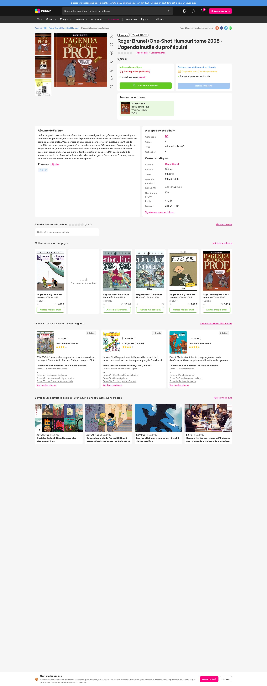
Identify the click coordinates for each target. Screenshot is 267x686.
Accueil (38, 28)
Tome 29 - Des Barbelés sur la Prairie (120, 375)
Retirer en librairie (203, 85)
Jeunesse (79, 19)
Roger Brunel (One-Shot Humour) (64, 28)
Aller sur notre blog (223, 397)
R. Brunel (41, 300)
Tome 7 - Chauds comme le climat (186, 378)
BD (38, 19)
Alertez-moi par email (148, 85)
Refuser (226, 679)
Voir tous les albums (222, 243)
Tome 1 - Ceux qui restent (182, 368)
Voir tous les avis (224, 224)
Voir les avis (142, 52)
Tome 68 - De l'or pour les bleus (52, 375)
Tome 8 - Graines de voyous (183, 381)
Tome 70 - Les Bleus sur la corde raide (55, 381)
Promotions (96, 19)
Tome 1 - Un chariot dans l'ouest (52, 368)
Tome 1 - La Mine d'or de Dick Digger (120, 368)
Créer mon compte (220, 11)
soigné (142, 77)
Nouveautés (131, 19)
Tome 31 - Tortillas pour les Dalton (119, 381)
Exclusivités (113, 19)
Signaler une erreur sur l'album (159, 212)
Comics (50, 19)
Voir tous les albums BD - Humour (216, 323)
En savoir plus (189, 3)
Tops (143, 19)
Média (159, 19)
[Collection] (185, 11)
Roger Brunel (172, 164)
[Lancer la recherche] (169, 11)
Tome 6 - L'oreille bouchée (182, 375)
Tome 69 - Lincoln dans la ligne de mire (55, 378)
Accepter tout (209, 679)
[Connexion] (194, 11)
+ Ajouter (54, 164)
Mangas (64, 19)
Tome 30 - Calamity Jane (115, 378)
